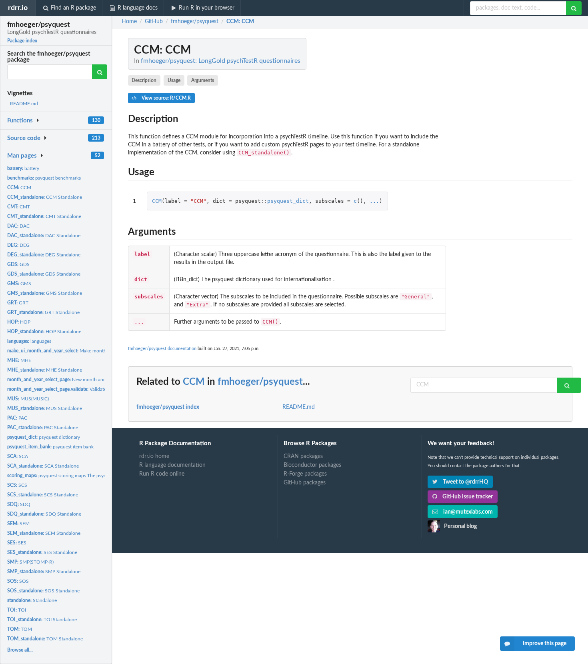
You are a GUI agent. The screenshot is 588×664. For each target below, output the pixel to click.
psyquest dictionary (43, 437)
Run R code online (161, 474)
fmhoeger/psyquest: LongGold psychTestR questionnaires (220, 61)
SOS (18, 581)
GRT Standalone (43, 312)
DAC (18, 226)
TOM (19, 629)
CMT (18, 206)
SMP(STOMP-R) (30, 562)
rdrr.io (18, 7)
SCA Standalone (43, 466)
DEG (18, 245)
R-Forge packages (305, 474)
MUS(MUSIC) (28, 398)
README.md (24, 103)
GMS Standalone (44, 293)
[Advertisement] (512, 158)
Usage (174, 80)
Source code (23, 138)
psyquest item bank (50, 446)
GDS (18, 264)
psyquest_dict (288, 201)
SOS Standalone (43, 590)
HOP (18, 322)
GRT (17, 302)
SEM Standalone (43, 533)
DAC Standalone (43, 235)
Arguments (202, 80)
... (374, 201)
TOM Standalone (45, 638)
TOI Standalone (42, 619)
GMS (19, 283)
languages (29, 341)
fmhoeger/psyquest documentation (162, 348)
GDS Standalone (43, 274)
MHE (19, 360)
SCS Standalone (42, 494)
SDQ (18, 504)
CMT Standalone (44, 216)
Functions (20, 121)
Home (129, 21)
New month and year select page (73, 379)
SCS (17, 485)
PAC (17, 418)
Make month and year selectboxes (79, 350)
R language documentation (172, 465)
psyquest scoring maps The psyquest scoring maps (75, 475)
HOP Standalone (44, 331)
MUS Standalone (44, 408)
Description (144, 80)
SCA (17, 456)
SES (16, 542)
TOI (16, 610)
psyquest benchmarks (44, 178)
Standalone (32, 600)
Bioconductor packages (312, 465)
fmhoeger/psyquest (260, 382)
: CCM (240, 21)
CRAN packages (303, 456)
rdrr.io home (154, 456)
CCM (19, 187)
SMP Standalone (43, 571)
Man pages (22, 156)
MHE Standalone (44, 370)
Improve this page (544, 643)
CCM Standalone (44, 197)
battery (23, 168)
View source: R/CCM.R (165, 98)
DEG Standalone (43, 254)
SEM (18, 523)
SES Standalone (42, 552)
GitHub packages (305, 483)
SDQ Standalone (44, 514)
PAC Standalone (42, 427)
